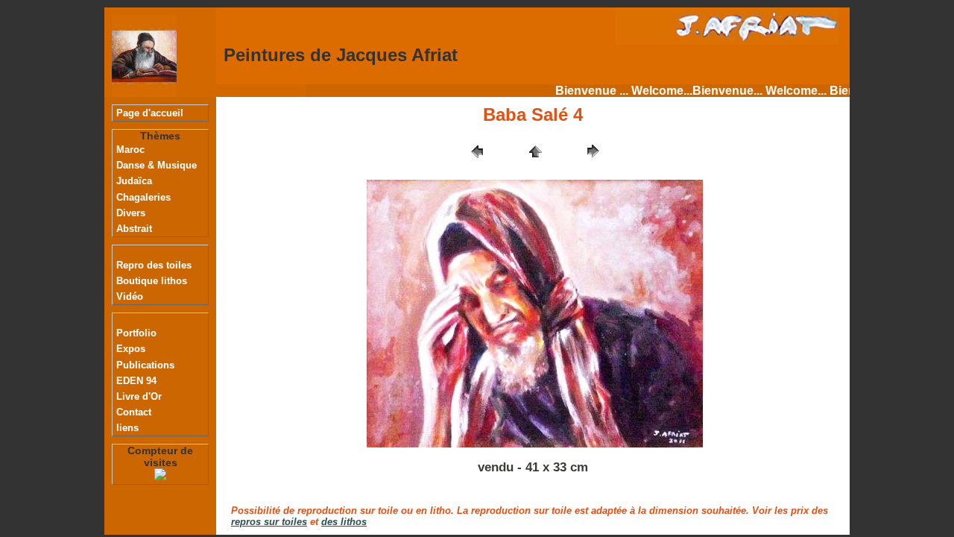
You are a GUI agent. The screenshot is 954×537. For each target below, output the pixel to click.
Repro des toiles (154, 265)
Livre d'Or (139, 396)
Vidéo (129, 296)
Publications (145, 365)
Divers (130, 213)
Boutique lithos (151, 280)
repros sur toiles (269, 521)
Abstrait (134, 228)
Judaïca (134, 180)
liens (127, 427)
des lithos (344, 521)
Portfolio (136, 333)
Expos (130, 348)
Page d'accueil (149, 113)
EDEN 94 (136, 380)
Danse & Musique (156, 165)
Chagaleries (143, 197)
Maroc (130, 149)
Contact (133, 412)
